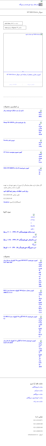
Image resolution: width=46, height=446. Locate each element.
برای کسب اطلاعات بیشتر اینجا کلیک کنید (15, 191)
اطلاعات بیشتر (13, 84)
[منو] (39, 4)
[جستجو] (34, 4)
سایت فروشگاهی (37, 387)
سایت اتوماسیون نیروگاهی (34, 398)
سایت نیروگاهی (38, 394)
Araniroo (6, 202)
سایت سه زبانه (38, 401)
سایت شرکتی (38, 390)
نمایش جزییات (31, 84)
